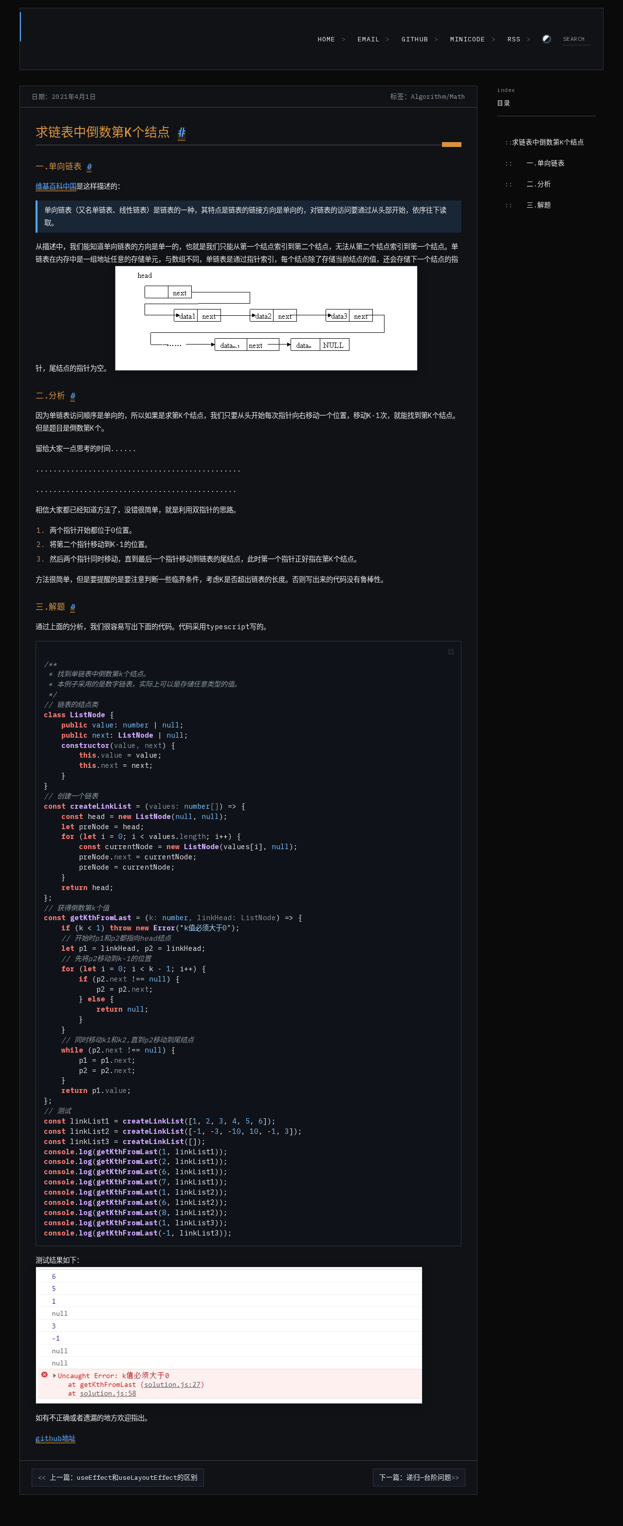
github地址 (55, 1438)
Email (369, 39)
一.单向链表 (546, 163)
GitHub (415, 39)
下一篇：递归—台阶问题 (415, 1477)
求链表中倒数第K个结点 (548, 142)
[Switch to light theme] (546, 39)
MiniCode (468, 39)
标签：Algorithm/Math (427, 96)
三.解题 (539, 204)
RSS (514, 39)
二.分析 (539, 184)
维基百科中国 (56, 186)
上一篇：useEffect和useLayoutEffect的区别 (124, 1477)
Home (326, 39)
